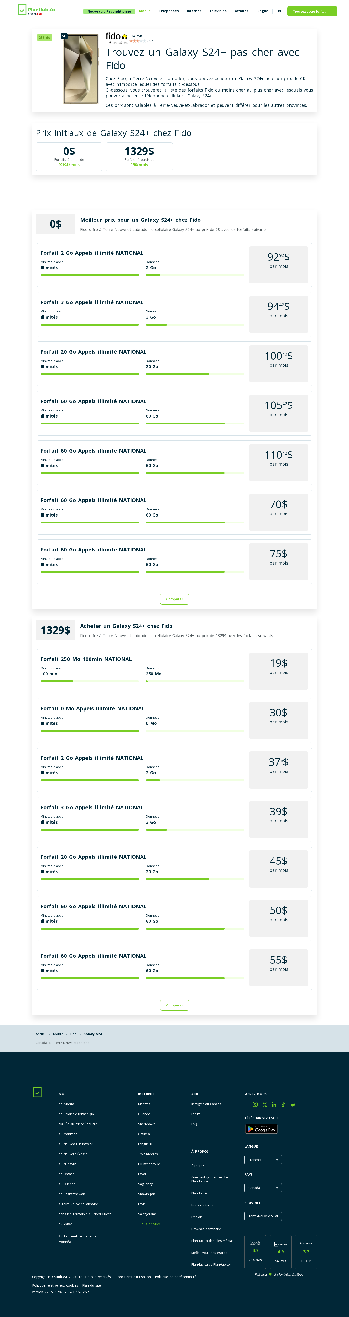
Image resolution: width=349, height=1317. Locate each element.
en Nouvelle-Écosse (73, 1154)
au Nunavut (67, 1164)
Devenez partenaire (206, 1229)
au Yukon (66, 1224)
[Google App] (280, 1129)
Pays (248, 1174)
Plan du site (91, 1285)
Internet (146, 1094)
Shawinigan (146, 1194)
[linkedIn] (276, 1105)
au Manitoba (68, 1134)
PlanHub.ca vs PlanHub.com (211, 1264)
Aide (195, 1094)
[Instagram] (258, 1105)
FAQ (194, 1124)
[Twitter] (267, 1105)
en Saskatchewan (72, 1194)
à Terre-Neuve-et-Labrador (78, 1204)
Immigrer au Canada (206, 1104)
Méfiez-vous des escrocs (209, 1252)
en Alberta (66, 1104)
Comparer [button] (174, 599)
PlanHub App (201, 1193)
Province (252, 1202)
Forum (195, 1114)
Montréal (65, 1242)
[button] (46, 37)
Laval (142, 1174)
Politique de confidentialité (175, 1276)
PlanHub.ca (57, 1276)
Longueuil (145, 1144)
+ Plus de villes (149, 1224)
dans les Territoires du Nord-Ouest (85, 1214)
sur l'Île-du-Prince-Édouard (78, 1124)
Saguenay (145, 1184)
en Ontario (67, 1174)
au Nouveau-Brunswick (76, 1144)
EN (278, 11)
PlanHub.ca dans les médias (212, 1241)
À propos (200, 1151)
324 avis (135, 36)
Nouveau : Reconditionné (109, 11)
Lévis (142, 1204)
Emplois (197, 1217)
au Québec (67, 1184)
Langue (251, 1146)
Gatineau (145, 1134)
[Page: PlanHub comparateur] (37, 10)
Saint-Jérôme (147, 1214)
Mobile (65, 1094)
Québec (144, 1114)
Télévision (218, 11)
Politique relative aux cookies (55, 1285)
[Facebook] (248, 1105)
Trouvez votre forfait (309, 11)
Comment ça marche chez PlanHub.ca (210, 1179)
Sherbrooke (147, 1124)
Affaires (241, 11)
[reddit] (294, 1105)
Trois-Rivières (148, 1154)
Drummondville (149, 1164)
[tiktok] (286, 1105)
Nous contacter (202, 1205)
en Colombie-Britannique (77, 1114)
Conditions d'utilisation (133, 1276)
